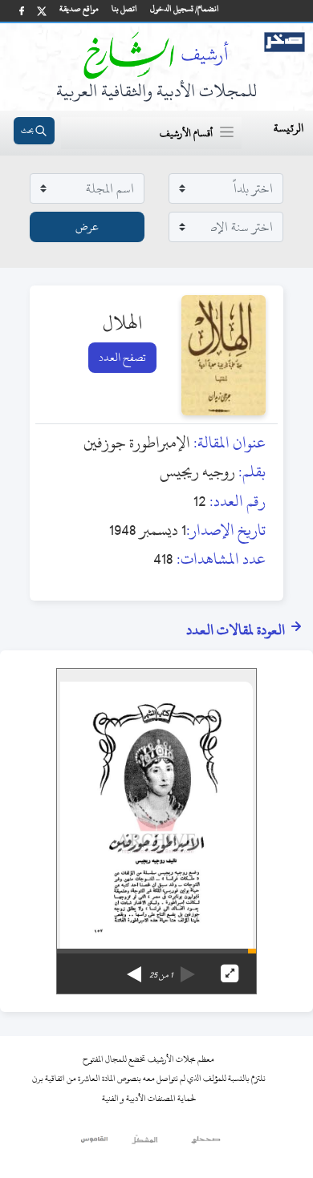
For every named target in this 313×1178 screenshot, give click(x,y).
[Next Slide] (134, 968)
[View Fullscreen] (229, 973)
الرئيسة (288, 128)
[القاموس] (95, 1143)
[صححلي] (205, 1143)
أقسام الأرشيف (186, 133)
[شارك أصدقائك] (21, 11)
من (161, 975)
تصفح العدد (122, 357)
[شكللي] (144, 1143)
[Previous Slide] (188, 968)
